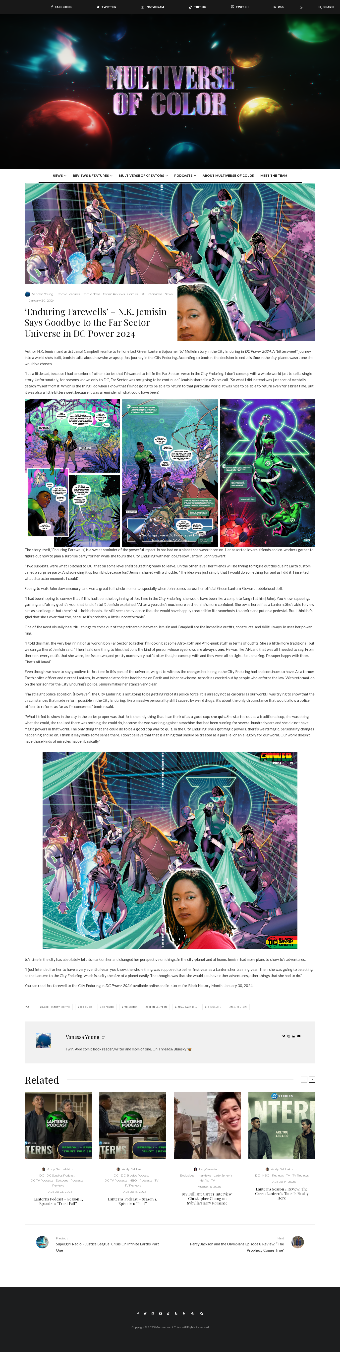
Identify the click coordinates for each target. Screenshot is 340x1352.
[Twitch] (176, 1313)
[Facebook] (138, 1313)
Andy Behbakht (58, 1169)
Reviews (58, 1185)
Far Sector (119, 379)
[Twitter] (145, 1313)
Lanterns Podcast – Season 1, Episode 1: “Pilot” (132, 1201)
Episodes (62, 1180)
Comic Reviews (114, 294)
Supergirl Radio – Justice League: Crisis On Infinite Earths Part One (107, 1244)
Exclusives (187, 1175)
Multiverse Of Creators (141, 175)
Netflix (204, 1180)
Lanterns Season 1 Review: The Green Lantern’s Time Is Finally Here (282, 1193)
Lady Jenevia (223, 1175)
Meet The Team (273, 175)
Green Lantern (157, 1007)
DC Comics (85, 1007)
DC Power (108, 1007)
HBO (133, 1180)
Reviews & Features (91, 175)
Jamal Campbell (186, 1007)
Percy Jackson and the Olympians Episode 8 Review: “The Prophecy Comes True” (237, 1244)
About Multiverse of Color (228, 175)
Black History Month (55, 1007)
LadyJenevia (208, 1169)
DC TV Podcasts (42, 1180)
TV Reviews (133, 1185)
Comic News (91, 294)
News (58, 175)
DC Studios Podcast (61, 1175)
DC (142, 294)
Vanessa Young (42, 294)
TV (156, 1180)
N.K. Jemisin (239, 1007)
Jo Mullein (214, 1007)
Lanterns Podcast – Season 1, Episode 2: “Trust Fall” (58, 1201)
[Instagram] (153, 1313)
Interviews (155, 294)
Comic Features (68, 294)
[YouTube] (161, 1313)
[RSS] (184, 1313)
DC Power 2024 (258, 351)
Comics (132, 294)
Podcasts (183, 175)
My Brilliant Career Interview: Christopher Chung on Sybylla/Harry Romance (207, 1198)
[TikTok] (168, 1313)
